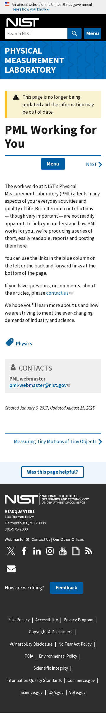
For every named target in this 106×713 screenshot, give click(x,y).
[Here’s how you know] (53, 7)
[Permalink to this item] (56, 368)
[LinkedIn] (37, 551)
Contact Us (41, 539)
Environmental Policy (58, 656)
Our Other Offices (68, 539)
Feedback (66, 587)
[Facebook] (24, 551)
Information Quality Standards (34, 680)
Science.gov (32, 692)
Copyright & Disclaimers (50, 631)
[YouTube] (63, 551)
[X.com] (11, 551)
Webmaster (15, 539)
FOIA (28, 656)
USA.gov (56, 692)
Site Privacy (19, 619)
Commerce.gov (81, 680)
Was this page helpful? (52, 472)
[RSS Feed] (88, 551)
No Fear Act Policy (75, 644)
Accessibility (46, 619)
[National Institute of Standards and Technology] (47, 499)
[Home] (22, 22)
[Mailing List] (11, 568)
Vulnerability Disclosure (31, 644)
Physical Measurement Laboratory (34, 60)
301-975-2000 (16, 529)
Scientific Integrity (51, 668)
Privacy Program (78, 619)
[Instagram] (50, 551)
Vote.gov (77, 692)
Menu (92, 33)
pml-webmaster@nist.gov (38, 385)
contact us (57, 293)
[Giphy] (75, 551)
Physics (24, 343)
